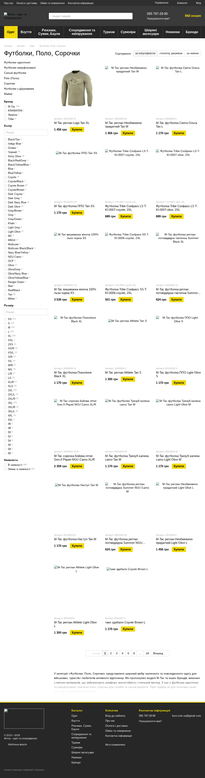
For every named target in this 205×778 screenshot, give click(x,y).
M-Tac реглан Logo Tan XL (71, 123)
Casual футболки (15, 72)
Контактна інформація (80, 3)
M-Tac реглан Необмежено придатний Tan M (123, 124)
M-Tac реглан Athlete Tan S (123, 372)
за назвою (193, 53)
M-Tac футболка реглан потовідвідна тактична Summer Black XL (177, 293)
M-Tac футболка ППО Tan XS (74, 206)
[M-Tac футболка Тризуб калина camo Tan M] (127, 421)
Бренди (192, 32)
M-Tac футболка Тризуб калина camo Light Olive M (177, 457)
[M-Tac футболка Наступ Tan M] (76, 505)
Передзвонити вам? (158, 18)
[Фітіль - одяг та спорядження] (24, 718)
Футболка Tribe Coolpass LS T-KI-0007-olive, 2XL (177, 207)
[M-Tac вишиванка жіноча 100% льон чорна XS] (76, 255)
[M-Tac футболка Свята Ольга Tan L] (178, 89)
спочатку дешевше (171, 53)
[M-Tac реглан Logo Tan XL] (76, 89)
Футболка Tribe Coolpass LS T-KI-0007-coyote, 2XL (126, 207)
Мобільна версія (17, 744)
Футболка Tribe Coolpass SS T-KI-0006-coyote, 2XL (126, 291)
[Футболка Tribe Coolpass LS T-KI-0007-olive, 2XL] (178, 172)
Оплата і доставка (26, 3)
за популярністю (145, 53)
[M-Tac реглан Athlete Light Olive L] (76, 588)
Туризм (109, 32)
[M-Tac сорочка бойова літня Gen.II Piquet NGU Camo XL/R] (76, 421)
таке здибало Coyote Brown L (125, 622)
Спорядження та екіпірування (82, 31)
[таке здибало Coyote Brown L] (127, 588)
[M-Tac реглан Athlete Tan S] (127, 338)
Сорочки (9, 83)
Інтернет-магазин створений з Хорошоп (24, 770)
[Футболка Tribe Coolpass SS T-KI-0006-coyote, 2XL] (127, 255)
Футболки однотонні (17, 62)
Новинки (173, 32)
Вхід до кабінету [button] (115, 715)
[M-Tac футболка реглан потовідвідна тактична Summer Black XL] (178, 255)
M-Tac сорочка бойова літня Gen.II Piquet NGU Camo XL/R (74, 457)
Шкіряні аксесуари (151, 31)
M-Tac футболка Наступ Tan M (75, 539)
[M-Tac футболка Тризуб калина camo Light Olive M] (178, 421)
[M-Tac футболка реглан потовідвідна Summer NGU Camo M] (127, 505)
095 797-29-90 (157, 13)
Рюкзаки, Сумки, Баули (49, 31)
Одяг (11, 32)
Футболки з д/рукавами (19, 88)
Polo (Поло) (11, 78)
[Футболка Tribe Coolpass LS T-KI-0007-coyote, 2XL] (127, 172)
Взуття (26, 32)
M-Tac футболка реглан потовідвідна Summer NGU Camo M (123, 542)
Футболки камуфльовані (20, 67)
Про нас (8, 3)
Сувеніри (128, 32)
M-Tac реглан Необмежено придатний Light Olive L (174, 540)
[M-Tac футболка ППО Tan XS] (76, 172)
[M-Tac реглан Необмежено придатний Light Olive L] (178, 505)
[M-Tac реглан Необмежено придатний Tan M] (127, 89)
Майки (8, 93)
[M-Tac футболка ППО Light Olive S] (178, 338)
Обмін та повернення (52, 3)
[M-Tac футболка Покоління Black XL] (76, 338)
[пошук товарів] (129, 16)
